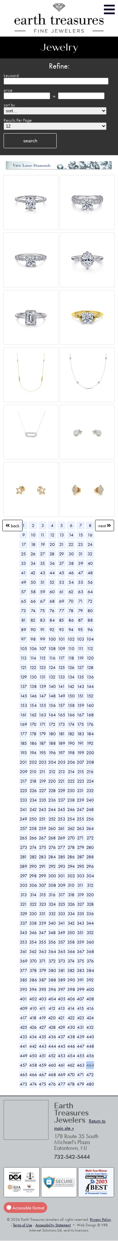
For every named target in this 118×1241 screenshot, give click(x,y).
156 (52, 705)
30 (71, 554)
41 (23, 573)
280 (90, 847)
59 (42, 592)
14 (71, 535)
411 (42, 1008)
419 (42, 1018)
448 (90, 1046)
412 (52, 1008)
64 (90, 592)
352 (90, 932)
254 (71, 819)
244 (52, 809)
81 (23, 620)
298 (33, 876)
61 (61, 592)
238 (71, 800)
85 (61, 620)
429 (61, 1027)
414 (71, 1008)
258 (33, 828)
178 (33, 734)
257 (23, 828)
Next (102, 525)
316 (52, 895)
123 (42, 667)
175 (80, 724)
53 (61, 582)
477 (62, 1084)
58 (33, 592)
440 (90, 1037)
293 (61, 866)
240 (90, 800)
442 (33, 1046)
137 (23, 686)
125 (61, 667)
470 (71, 1074)
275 (42, 847)
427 (42, 1027)
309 (62, 885)
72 (90, 601)
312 (90, 885)
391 (80, 980)
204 (52, 762)
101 (61, 639)
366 (71, 951)
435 (42, 1037)
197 (61, 753)
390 (71, 980)
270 (71, 838)
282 (33, 857)
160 (90, 705)
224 (90, 781)
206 (71, 762)
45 (61, 573)
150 (71, 696)
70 (71, 601)
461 (61, 1065)
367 (81, 951)
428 (52, 1027)
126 (71, 667)
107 (42, 648)
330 (33, 913)
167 (80, 715)
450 (33, 1055)
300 (52, 876)
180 (52, 734)
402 (33, 999)
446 (71, 1046)
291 (42, 866)
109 (61, 648)
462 (71, 1065)
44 (52, 573)
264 (90, 828)
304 (90, 876)
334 (71, 913)
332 (52, 913)
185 (23, 743)
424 (90, 1018)
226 (33, 790)
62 (71, 592)
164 (52, 715)
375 (80, 961)
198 (71, 753)
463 (81, 1065)
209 (24, 771)
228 (52, 790)
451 (42, 1055)
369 (24, 961)
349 (61, 932)
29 (61, 554)
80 (90, 610)
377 (23, 970)
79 (80, 610)
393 (23, 989)
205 (62, 762)
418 (33, 1018)
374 (71, 961)
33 (23, 563)
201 (23, 762)
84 (52, 620)
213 (61, 771)
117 (61, 658)
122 (33, 667)
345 (23, 932)
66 (33, 601)
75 (42, 610)
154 (33, 705)
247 (80, 809)
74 (33, 610)
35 (42, 563)
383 (81, 970)
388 (52, 980)
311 (80, 885)
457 (23, 1065)
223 (80, 781)
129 (23, 677)
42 (32, 573)
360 (90, 942)
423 (80, 1018)
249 (23, 819)
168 (90, 715)
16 (90, 535)
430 (71, 1027)
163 (42, 715)
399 (81, 989)
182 (71, 734)
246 (71, 809)
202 (33, 762)
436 (52, 1037)
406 (71, 999)
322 (33, 904)
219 (42, 781)
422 (71, 1018)
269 (61, 838)
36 (52, 563)
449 (24, 1055)
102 (71, 639)
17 (23, 544)
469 (62, 1074)
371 (42, 961)
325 (61, 904)
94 (71, 629)
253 (61, 819)
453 (62, 1055)
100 (52, 639)
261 (61, 828)
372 (52, 961)
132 (52, 677)
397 (61, 989)
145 (23, 696)
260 (52, 828)
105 (23, 648)
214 (71, 771)
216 (90, 771)
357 (61, 942)
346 (33, 932)
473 (23, 1084)
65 (23, 601)
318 (71, 895)
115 (42, 658)
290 (33, 866)
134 (71, 677)
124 (52, 667)
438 (71, 1037)
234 (33, 800)
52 (51, 582)
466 (33, 1074)
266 (33, 838)
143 (80, 686)
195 (42, 753)
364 (52, 951)
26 (32, 554)
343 (80, 923)
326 (71, 904)
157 (61, 705)
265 (23, 838)
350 (71, 932)
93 (61, 629)
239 (80, 800)
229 (61, 790)
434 (33, 1037)
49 (23, 582)
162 (33, 715)
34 (32, 563)
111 (81, 648)
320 (90, 895)
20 (52, 544)
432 (90, 1027)
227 (42, 790)
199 (80, 753)
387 (42, 980)
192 (90, 743)
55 (80, 582)
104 (90, 639)
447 (81, 1046)
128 (90, 667)
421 (61, 1018)
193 (23, 753)
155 (42, 705)
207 (80, 762)
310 (71, 885)
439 (81, 1037)
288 (90, 857)
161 (23, 715)
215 (80, 771)
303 (81, 876)
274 (33, 847)
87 (80, 620)
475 (42, 1084)
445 (62, 1046)
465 (24, 1074)
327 (80, 904)
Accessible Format (27, 1207)
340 (52, 923)
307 (42, 885)
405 (62, 999)
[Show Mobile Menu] (109, 9)
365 (62, 951)
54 (71, 582)
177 (23, 734)
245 (61, 809)
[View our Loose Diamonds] (59, 165)
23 (80, 544)
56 (90, 582)
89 (23, 629)
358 (71, 942)
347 (42, 932)
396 (52, 989)
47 (80, 573)
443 (43, 1046)
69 (61, 601)
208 (90, 762)
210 (33, 771)
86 (71, 620)
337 (23, 923)
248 (90, 809)
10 (32, 535)
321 (23, 904)
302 (71, 876)
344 (90, 923)
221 (61, 781)
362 (33, 951)
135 (80, 677)
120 (90, 658)
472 (90, 1074)
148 (52, 696)
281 (23, 857)
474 (33, 1084)
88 (90, 620)
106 (33, 648)
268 (52, 838)
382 (71, 970)
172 (52, 724)
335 (80, 913)
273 (23, 847)
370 (33, 961)
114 (33, 658)
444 (52, 1046)
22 (71, 544)
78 (71, 610)
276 (52, 847)
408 (90, 999)
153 (23, 705)
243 (42, 809)
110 (71, 648)
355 (42, 942)
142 (71, 686)
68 (52, 601)
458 (33, 1065)
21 (61, 544)
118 (71, 658)
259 (42, 828)
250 (33, 819)
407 (80, 999)
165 (61, 715)
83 (42, 620)
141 (61, 686)
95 (80, 629)
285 (61, 857)
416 (90, 1008)
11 (42, 535)
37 (61, 563)
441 (23, 1046)
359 (80, 942)
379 (42, 970)
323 (42, 904)
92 (51, 629)
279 (80, 847)
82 (32, 620)
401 (23, 999)
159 (80, 705)
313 (23, 895)
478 (71, 1084)
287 (80, 857)
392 (90, 980)
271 (80, 838)
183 (80, 734)
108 (52, 648)
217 (23, 781)
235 (42, 800)
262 (71, 828)
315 (42, 895)
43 (42, 573)
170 (33, 724)
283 (42, 857)
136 (90, 677)
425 (23, 1027)
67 (42, 601)
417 (23, 1018)
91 (42, 629)
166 (71, 715)
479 (80, 1084)
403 (43, 999)
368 (90, 951)
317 (61, 895)
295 (80, 866)
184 (90, 734)
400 (90, 989)
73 (23, 610)
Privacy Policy (100, 1219)
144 (90, 686)
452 (52, 1055)
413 (61, 1008)
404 (52, 999)
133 (61, 677)
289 (23, 866)
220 (52, 781)
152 (90, 696)
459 (43, 1065)
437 (61, 1037)
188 (52, 743)
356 (52, 942)
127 (80, 667)
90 (33, 629)
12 (52, 535)
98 (33, 639)
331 (42, 913)
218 (33, 781)
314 (33, 895)
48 (90, 573)
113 (23, 658)
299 (42, 876)
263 (80, 828)
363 (43, 951)
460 (52, 1065)
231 (80, 790)
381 (61, 970)
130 (33, 677)
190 (71, 743)
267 (42, 838)
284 (52, 857)
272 (90, 838)
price (8, 90)
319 (80, 895)
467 (43, 1074)
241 (23, 809)
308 (52, 885)
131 (42, 677)
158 (71, 705)
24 (90, 544)
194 (33, 753)
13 (61, 535)
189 (61, 743)
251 (42, 819)
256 (90, 819)
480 (90, 1084)
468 (52, 1074)
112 (90, 648)
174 (71, 724)
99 (42, 639)
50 (33, 582)
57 (23, 592)
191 (80, 743)
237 (61, 800)
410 (33, 1008)
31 (80, 554)
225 (23, 790)
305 (24, 885)
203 (43, 762)
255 (80, 819)
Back (14, 525)
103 (80, 639)
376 (90, 961)
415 (80, 1008)
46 (71, 573)
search (30, 140)
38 (71, 563)
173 (61, 724)
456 (90, 1055)
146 (33, 696)
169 (23, 724)
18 (33, 544)
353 (23, 942)
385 (23, 980)
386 (33, 980)
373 (61, 961)
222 (71, 781)
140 (52, 686)
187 (42, 743)
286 (71, 857)
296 (90, 866)
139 (42, 686)
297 (23, 876)
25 (23, 554)
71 (80, 601)
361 (23, 951)
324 (52, 904)
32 (90, 554)
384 (90, 970)
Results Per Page (18, 120)
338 (33, 923)
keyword (11, 75)
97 (23, 639)
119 (80, 658)
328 (90, 904)
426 (33, 1027)
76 (51, 610)
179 (42, 734)
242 (33, 809)
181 (61, 734)
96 (90, 629)
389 (62, 980)
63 (80, 592)
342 (71, 923)
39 (80, 563)
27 (42, 554)
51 (42, 582)
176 (90, 724)
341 (61, 923)
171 (42, 724)
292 (52, 866)
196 (52, 753)
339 (42, 923)
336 (90, 913)
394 (33, 989)
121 (23, 667)
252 (52, 819)
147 (42, 696)
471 (80, 1074)
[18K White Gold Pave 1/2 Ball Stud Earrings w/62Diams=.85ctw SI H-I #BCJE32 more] (87, 432)
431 (80, 1027)
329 (23, 913)
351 (80, 932)
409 (24, 1008)
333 (61, 913)
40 (90, 563)
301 (61, 876)
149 (61, 696)
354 (33, 942)
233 (23, 800)
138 (33, 686)
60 (52, 592)
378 (33, 970)
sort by (9, 105)
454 (71, 1055)
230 (71, 790)
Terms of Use (22, 1225)
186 (33, 743)
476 (52, 1084)
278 (71, 847)
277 (61, 847)
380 (52, 970)
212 (52, 771)
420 (52, 1018)
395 (42, 989)
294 (71, 866)
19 (42, 544)
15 (80, 535)
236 (52, 800)
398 (71, 989)
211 (42, 771)
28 (51, 554)
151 (80, 696)
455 (81, 1055)
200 (90, 753)
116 (52, 658)
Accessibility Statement (53, 1225)
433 (23, 1037)
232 (90, 790)
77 (61, 610)
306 (33, 885)
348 (52, 932)
